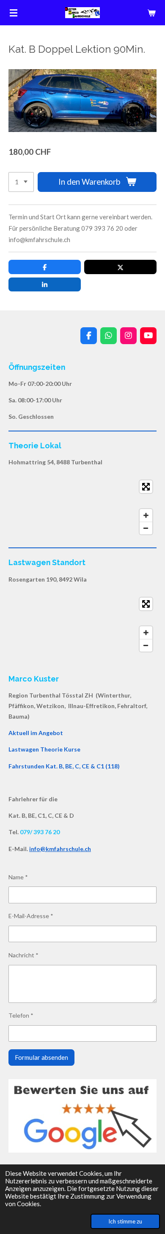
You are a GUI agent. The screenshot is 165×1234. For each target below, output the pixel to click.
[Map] (82, 507)
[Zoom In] (146, 515)
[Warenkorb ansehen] (151, 12)
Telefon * (20, 1015)
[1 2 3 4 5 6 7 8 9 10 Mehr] (21, 182)
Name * (18, 877)
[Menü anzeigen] (13, 12)
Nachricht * (23, 955)
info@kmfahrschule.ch (60, 848)
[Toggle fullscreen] (146, 486)
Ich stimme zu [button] (125, 1221)
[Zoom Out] (146, 528)
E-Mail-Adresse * (30, 915)
